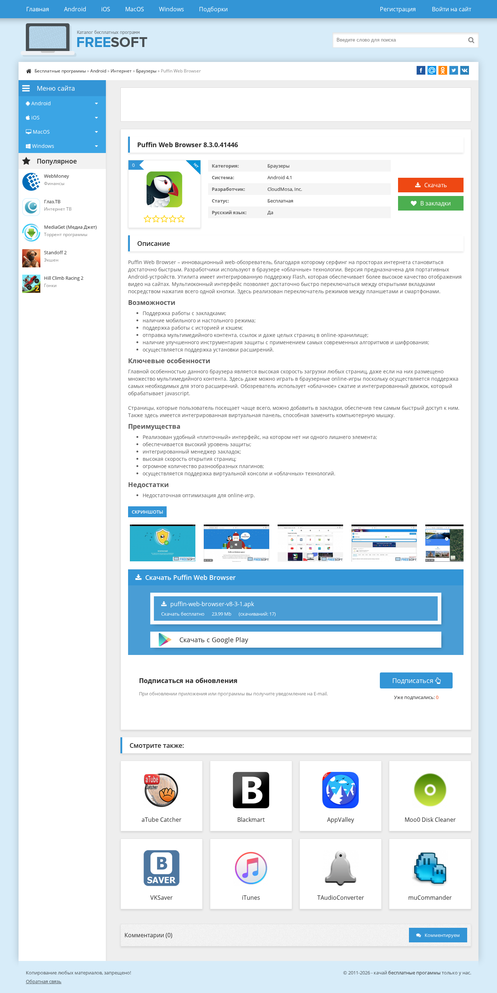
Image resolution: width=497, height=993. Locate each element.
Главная (37, 9)
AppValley (340, 820)
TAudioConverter (340, 898)
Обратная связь (43, 981)
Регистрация (398, 9)
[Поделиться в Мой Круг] (432, 70)
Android (75, 9)
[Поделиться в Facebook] (421, 70)
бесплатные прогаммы (414, 972)
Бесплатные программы (60, 71)
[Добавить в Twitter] (453, 70)
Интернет (121, 71)
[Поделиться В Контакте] (464, 70)
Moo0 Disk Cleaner (430, 820)
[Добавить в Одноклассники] (442, 70)
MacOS (134, 9)
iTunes (251, 898)
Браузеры (146, 71)
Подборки (213, 9)
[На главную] (91, 40)
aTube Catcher (162, 820)
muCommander (430, 898)
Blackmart (251, 820)
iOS (105, 9)
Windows (171, 9)
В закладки (435, 203)
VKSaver (161, 898)
